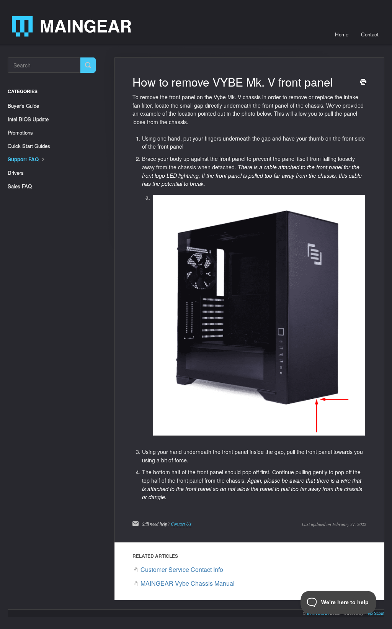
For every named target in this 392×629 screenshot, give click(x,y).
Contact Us (181, 524)
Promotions (20, 132)
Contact (370, 34)
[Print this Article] (363, 82)
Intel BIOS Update (28, 119)
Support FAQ (24, 159)
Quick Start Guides (29, 145)
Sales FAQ (20, 186)
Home (341, 34)
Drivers (16, 172)
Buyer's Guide (23, 105)
